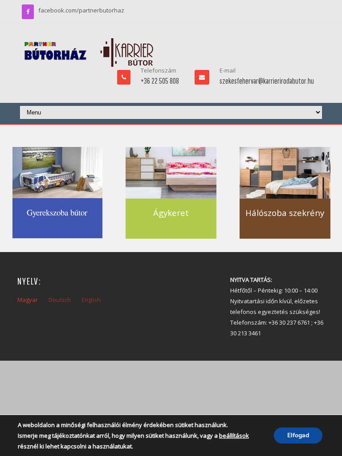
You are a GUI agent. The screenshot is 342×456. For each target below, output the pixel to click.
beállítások (234, 436)
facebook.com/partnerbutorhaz (81, 10)
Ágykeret (171, 212)
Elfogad (298, 435)
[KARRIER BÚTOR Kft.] (88, 52)
